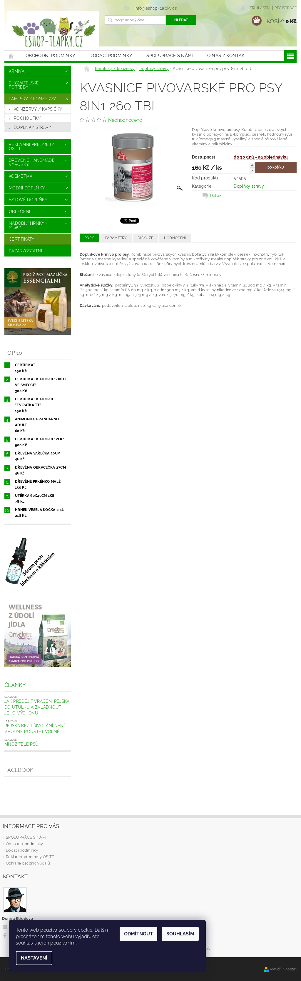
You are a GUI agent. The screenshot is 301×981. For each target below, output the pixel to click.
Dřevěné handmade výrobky (32, 162)
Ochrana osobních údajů (28, 863)
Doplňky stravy (32, 127)
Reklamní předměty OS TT (31, 146)
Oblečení (19, 211)
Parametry (116, 238)
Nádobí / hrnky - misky (28, 225)
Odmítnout (138, 934)
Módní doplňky (27, 188)
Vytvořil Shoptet (283, 969)
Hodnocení (175, 238)
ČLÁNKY (15, 685)
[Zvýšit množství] (252, 165)
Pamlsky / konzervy (32, 98)
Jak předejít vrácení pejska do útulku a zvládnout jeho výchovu (37, 707)
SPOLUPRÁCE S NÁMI (169, 55)
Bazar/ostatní (25, 251)
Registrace (286, 8)
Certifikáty (22, 239)
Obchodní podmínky (50, 55)
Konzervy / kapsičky (38, 109)
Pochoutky (27, 118)
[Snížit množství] (252, 170)
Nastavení (34, 958)
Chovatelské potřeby (24, 85)
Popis (89, 238)
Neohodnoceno (125, 120)
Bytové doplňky (28, 199)
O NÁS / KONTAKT (227, 55)
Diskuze (145, 238)
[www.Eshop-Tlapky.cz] (53, 32)
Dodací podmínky (110, 55)
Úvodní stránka (11, 56)
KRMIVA (16, 71)
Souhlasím (180, 934)
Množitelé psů (21, 744)
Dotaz (216, 195)
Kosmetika (20, 176)
